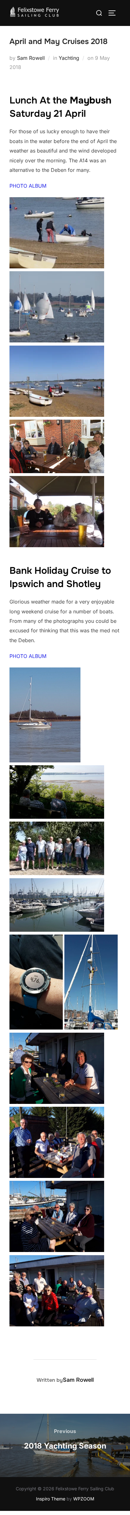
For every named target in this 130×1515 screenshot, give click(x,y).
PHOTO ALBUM (27, 186)
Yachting (69, 58)
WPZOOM (83, 1498)
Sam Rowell (31, 58)
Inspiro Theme (50, 1498)
